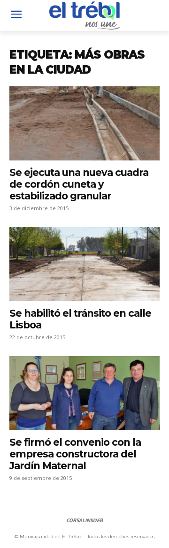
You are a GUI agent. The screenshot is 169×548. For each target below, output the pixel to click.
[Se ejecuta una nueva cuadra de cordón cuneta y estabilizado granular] (84, 123)
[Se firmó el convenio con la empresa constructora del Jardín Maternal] (84, 393)
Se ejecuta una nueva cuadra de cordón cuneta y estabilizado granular (78, 184)
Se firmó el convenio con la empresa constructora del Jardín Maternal (75, 454)
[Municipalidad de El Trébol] (84, 15)
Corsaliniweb (84, 520)
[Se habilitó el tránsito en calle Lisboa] (84, 264)
